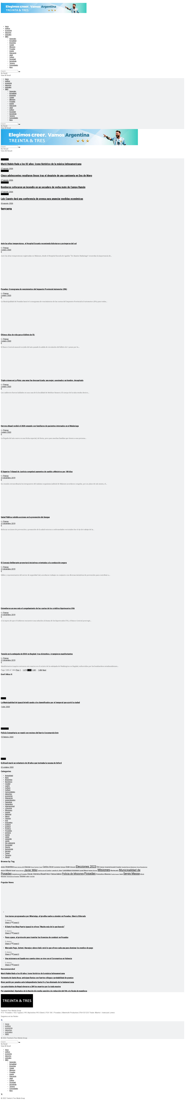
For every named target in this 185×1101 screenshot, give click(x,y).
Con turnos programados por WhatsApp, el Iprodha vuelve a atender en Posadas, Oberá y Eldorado (45, 916)
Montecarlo (114, 870)
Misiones (12, 47)
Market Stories (92, 870)
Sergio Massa (131, 873)
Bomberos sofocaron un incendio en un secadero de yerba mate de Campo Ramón (43, 187)
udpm (27, 876)
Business (8, 782)
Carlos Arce (48, 867)
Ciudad (11, 45)
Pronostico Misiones (103, 874)
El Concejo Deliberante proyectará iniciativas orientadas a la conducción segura (34, 563)
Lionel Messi (83, 870)
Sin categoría (10, 843)
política (7, 29)
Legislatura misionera (71, 870)
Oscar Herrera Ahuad (36, 874)
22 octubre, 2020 (7, 767)
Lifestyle (8, 808)
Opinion (8, 818)
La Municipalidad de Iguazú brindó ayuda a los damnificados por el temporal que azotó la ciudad (40, 702)
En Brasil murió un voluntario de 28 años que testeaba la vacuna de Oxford (31, 763)
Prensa (5, 248)
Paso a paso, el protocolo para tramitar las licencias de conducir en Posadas (36, 937)
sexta (7, 841)
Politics (8, 829)
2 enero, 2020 (6, 250)
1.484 (40, 670)
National (8, 814)
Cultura (11, 57)
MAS (6, 37)
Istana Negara (20, 870)
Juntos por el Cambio (44, 870)
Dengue (63, 867)
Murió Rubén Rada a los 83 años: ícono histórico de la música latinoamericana (41, 163)
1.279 (25, 670)
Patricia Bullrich (56, 874)
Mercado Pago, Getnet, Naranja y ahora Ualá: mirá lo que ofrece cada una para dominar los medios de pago (49, 948)
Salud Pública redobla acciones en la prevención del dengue (25, 517)
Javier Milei (30, 870)
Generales (12, 39)
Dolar (68, 867)
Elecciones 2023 (86, 866)
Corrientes (57, 867)
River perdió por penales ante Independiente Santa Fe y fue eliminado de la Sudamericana (37, 982)
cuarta (7, 786)
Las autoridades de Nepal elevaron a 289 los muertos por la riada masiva (31, 986)
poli (6, 821)
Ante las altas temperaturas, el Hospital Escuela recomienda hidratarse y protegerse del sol (39, 243)
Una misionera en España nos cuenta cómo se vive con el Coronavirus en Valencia (38, 958)
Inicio (7, 26)
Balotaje (28, 867)
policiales (8, 35)
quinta (7, 835)
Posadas (12, 49)
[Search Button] (19, 71)
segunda (8, 839)
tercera (7, 851)
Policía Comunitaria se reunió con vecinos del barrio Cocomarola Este (29, 733)
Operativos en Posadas (19, 874)
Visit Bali (32, 876)
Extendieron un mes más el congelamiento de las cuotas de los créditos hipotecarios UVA (38, 608)
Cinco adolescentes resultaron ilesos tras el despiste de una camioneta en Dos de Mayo (46, 175)
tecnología (12, 61)
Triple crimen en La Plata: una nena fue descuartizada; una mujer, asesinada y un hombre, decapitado (42, 380)
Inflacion (8, 870)
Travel (7, 853)
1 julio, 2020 (5, 707)
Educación (12, 53)
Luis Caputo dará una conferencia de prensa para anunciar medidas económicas (42, 198)
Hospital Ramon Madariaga (129, 867)
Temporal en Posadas (13, 876)
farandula (8, 802)
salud (11, 55)
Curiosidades (13, 65)
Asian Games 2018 (19, 867)
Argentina (12, 43)
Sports (7, 847)
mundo (11, 51)
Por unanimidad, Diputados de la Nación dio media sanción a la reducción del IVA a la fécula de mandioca (44, 991)
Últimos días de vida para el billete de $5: (18, 335)
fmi (98, 867)
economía (8, 31)
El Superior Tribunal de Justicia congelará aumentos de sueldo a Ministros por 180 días (37, 471)
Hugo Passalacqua (142, 867)
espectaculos (10, 800)
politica (8, 827)
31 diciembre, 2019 (8, 478)
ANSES (3, 867)
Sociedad (12, 59)
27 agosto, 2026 (7, 169)
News (7, 816)
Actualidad (12, 41)
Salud (121, 874)
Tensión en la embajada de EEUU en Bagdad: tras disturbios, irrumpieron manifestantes (37, 654)
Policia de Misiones (73, 873)
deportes (8, 33)
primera (8, 833)
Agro (11, 67)
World (7, 857)
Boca (32, 867)
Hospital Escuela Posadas (113, 867)
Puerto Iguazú (115, 874)
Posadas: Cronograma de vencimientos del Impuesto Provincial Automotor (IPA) (34, 289)
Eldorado (72, 867)
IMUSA (3, 870)
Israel (13, 870)
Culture (7, 790)
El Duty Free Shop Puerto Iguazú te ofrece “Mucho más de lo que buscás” (35, 927)
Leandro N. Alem (57, 870)
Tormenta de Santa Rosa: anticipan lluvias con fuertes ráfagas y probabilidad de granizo (37, 978)
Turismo (12, 63)
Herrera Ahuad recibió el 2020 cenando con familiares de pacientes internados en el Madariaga (40, 426)
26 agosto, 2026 (7, 203)
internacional (10, 806)
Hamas (102, 867)
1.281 (34, 670)
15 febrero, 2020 (7, 737)
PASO (48, 874)
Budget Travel (38, 867)
